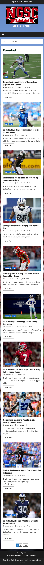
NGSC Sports (22, 553)
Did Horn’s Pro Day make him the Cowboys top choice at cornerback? (22, 162)
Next (25, 545)
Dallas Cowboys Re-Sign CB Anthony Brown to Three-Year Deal (22, 505)
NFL (6, 76)
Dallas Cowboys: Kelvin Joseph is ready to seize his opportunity (22, 114)
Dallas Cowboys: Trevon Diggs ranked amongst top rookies (22, 306)
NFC (6, 124)
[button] (3, 34)
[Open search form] (40, 34)
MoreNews (33, 560)
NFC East (8, 172)
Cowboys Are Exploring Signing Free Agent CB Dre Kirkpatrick (22, 455)
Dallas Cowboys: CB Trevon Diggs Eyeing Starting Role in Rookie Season (22, 354)
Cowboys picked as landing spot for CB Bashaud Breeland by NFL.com (22, 258)
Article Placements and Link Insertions (21, 555)
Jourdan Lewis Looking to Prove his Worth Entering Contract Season (22, 404)
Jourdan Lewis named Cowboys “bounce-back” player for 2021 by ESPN (22, 66)
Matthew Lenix (9, 87)
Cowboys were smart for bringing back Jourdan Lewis (22, 210)
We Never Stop (22, 26)
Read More (9, 97)
